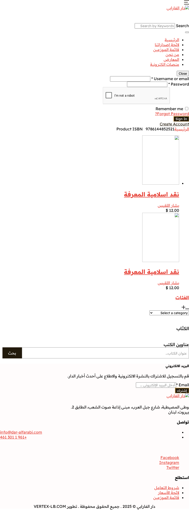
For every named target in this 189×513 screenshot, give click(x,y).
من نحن (172, 54)
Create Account (174, 124)
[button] (186, 2)
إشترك (182, 390)
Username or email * (170, 78)
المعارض (171, 59)
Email (182, 384)
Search (182, 25)
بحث (12, 353)
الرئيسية (172, 39)
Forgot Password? (172, 113)
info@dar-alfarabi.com (21, 432)
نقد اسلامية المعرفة (151, 194)
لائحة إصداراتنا (167, 44)
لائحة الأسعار (168, 492)
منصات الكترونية (164, 64)
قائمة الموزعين (166, 49)
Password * (178, 84)
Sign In (181, 119)
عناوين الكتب (176, 344)
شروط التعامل (166, 487)
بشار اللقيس (168, 205)
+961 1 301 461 (13, 437)
